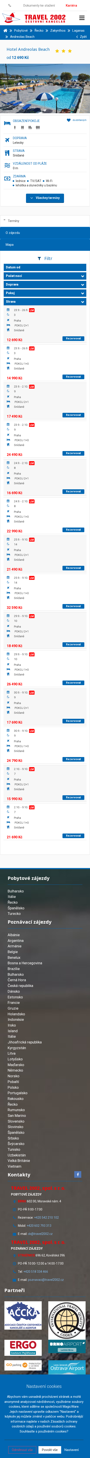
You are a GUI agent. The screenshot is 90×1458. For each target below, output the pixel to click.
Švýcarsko (16, 1143)
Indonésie (16, 1019)
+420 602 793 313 (39, 1225)
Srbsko (13, 1138)
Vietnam (14, 1166)
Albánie (14, 935)
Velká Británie (19, 1160)
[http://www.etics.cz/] (67, 1320)
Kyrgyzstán (17, 1048)
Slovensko (16, 1121)
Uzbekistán (17, 1155)
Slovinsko (15, 1127)
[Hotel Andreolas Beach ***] (45, 88)
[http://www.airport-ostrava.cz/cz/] (67, 1368)
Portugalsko (18, 1093)
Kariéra (71, 5)
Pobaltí (13, 1081)
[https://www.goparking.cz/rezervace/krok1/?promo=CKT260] (23, 1365)
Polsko (13, 1087)
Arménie (14, 946)
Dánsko (14, 991)
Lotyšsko (15, 1059)
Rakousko (16, 1098)
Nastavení (71, 1450)
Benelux (14, 957)
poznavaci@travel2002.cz (46, 1279)
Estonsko (15, 997)
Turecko (14, 913)
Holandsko (16, 1014)
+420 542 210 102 (46, 1217)
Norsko (13, 1076)
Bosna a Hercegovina (25, 963)
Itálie (12, 896)
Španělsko (16, 908)
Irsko (12, 1025)
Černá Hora (17, 980)
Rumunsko (16, 1110)
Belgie (13, 952)
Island (13, 1031)
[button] (45, 276)
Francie (14, 1002)
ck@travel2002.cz (40, 1234)
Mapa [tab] (10, 245)
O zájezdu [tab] (13, 233)
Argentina (16, 940)
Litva (12, 1053)
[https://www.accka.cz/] (23, 1315)
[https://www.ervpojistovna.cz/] (23, 1348)
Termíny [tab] (13, 221)
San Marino (17, 1115)
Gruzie (13, 1008)
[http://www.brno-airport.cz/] (67, 1346)
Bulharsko (16, 891)
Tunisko (14, 1149)
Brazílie (14, 969)
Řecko (13, 902)
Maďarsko (16, 1065)
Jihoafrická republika (25, 1042)
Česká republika (20, 985)
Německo (15, 1070)
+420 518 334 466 (35, 1271)
